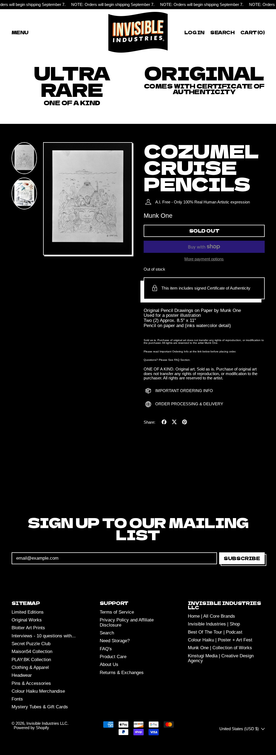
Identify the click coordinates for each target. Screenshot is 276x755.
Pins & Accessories (31, 683)
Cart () (252, 33)
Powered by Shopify (31, 727)
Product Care (113, 656)
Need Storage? (115, 640)
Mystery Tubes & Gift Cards (40, 706)
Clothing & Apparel (30, 667)
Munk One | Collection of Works (220, 647)
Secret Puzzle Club (31, 643)
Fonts (17, 699)
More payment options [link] (204, 259)
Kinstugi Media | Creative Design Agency (221, 658)
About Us (109, 664)
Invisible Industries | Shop (214, 624)
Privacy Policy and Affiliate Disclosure (127, 622)
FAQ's (106, 648)
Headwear (22, 675)
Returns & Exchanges (122, 672)
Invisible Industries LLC (46, 723)
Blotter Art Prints (28, 627)
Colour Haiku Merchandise (38, 691)
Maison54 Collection (32, 651)
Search (107, 632)
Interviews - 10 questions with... (44, 635)
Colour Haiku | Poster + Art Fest (220, 639)
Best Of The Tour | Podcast (215, 632)
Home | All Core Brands (211, 616)
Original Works (27, 620)
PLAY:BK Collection (31, 659)
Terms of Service (117, 612)
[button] (223, 32)
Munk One (158, 215)
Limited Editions (28, 612)
